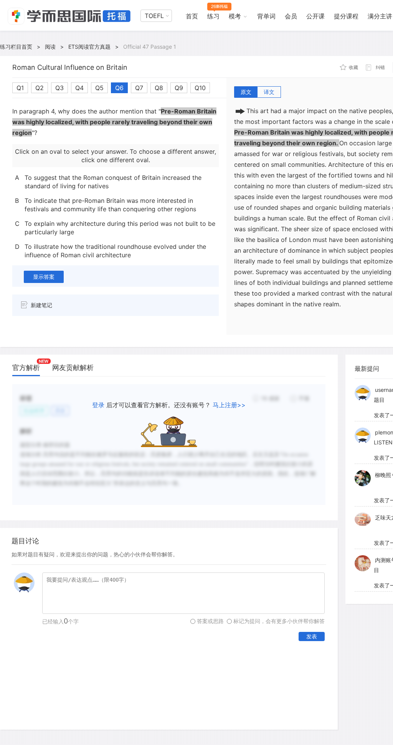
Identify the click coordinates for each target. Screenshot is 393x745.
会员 (291, 16)
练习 (213, 16)
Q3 (59, 88)
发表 (311, 636)
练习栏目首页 (16, 46)
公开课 (315, 16)
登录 (98, 405)
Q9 (179, 88)
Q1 (20, 88)
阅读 (50, 46)
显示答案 (43, 276)
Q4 (79, 88)
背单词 (266, 16)
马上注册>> (229, 405)
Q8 (159, 88)
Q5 (99, 88)
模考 (235, 16)
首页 (192, 16)
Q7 (139, 88)
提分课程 (346, 16)
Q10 (200, 88)
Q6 (119, 88)
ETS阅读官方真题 (89, 46)
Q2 (39, 88)
